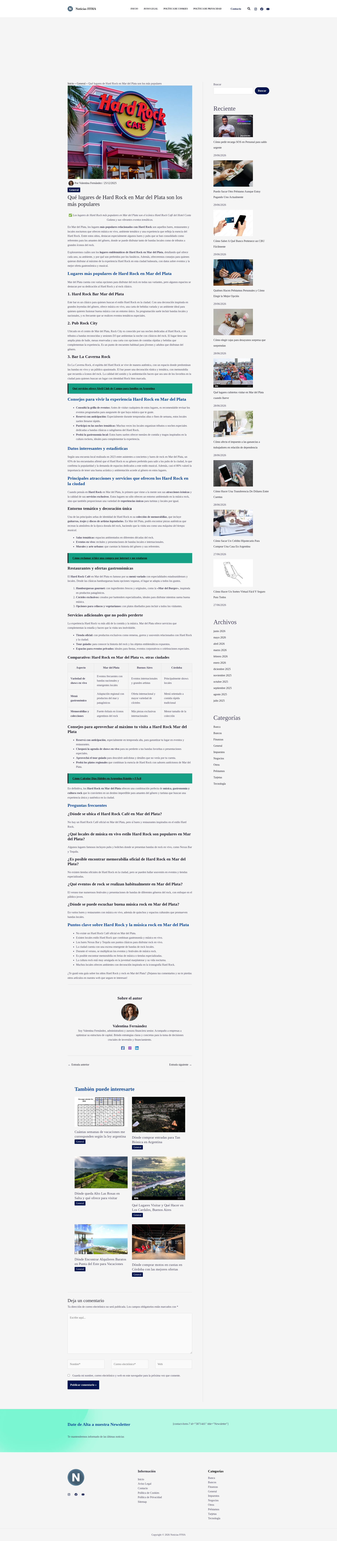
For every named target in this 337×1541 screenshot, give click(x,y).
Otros (216, 764)
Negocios (218, 758)
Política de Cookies (148, 1492)
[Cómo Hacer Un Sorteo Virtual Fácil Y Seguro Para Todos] (233, 573)
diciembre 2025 (222, 669)
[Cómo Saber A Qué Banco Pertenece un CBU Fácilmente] (233, 223)
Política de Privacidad (150, 1497)
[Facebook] (261, 9)
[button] (236, 9)
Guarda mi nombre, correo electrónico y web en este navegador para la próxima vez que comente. (126, 1375)
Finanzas (218, 739)
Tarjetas (217, 777)
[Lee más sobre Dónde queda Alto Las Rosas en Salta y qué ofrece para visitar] (101, 1172)
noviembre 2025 (222, 675)
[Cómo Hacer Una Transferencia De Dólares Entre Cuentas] (233, 473)
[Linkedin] (137, 1048)
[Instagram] (255, 9)
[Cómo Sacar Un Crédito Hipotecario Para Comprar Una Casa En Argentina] (233, 523)
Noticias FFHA (86, 9)
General (81, 83)
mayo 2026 (219, 637)
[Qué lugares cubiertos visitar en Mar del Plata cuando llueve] (233, 372)
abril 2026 (219, 643)
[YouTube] (267, 9)
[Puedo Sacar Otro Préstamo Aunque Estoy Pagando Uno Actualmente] (233, 173)
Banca (216, 726)
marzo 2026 (220, 650)
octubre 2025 (220, 681)
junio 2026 (219, 631)
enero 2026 (219, 662)
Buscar (217, 84)
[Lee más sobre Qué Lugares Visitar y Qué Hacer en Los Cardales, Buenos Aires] (158, 1178)
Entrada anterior (78, 1064)
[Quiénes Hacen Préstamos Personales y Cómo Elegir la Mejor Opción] (233, 272)
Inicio (71, 83)
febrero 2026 (220, 656)
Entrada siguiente (180, 1064)
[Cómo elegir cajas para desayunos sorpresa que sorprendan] (233, 322)
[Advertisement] (168, 44)
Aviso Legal (144, 1483)
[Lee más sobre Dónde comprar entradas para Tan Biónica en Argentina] (158, 1114)
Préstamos (219, 771)
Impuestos (219, 752)
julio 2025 (219, 700)
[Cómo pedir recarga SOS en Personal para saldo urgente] (233, 126)
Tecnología (219, 783)
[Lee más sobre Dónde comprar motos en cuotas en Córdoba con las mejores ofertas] (158, 1241)
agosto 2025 (220, 694)
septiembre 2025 (222, 687)
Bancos (217, 733)
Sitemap (142, 1501)
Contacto (143, 1488)
